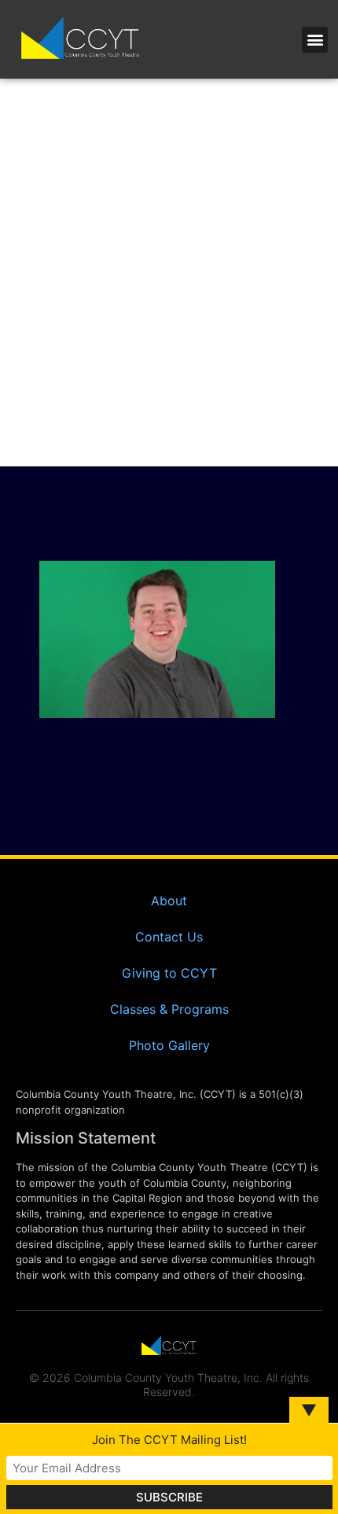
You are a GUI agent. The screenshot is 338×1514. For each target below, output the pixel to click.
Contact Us (169, 937)
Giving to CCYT (169, 973)
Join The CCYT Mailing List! (169, 1439)
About (169, 900)
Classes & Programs (169, 1009)
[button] (315, 40)
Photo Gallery (169, 1045)
